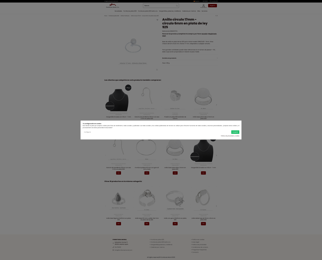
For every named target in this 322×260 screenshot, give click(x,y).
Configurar (87, 132)
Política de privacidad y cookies (230, 136)
